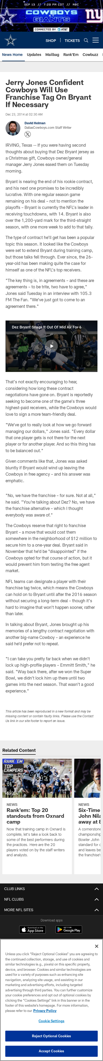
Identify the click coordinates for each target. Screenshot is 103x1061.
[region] (51, 1000)
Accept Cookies (51, 1051)
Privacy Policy (45, 1011)
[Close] (96, 946)
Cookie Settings (51, 1021)
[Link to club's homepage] (10, 38)
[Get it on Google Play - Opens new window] (69, 932)
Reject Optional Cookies (51, 1036)
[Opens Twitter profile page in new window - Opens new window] (28, 134)
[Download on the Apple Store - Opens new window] (32, 930)
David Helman (35, 123)
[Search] (86, 40)
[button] (51, 346)
